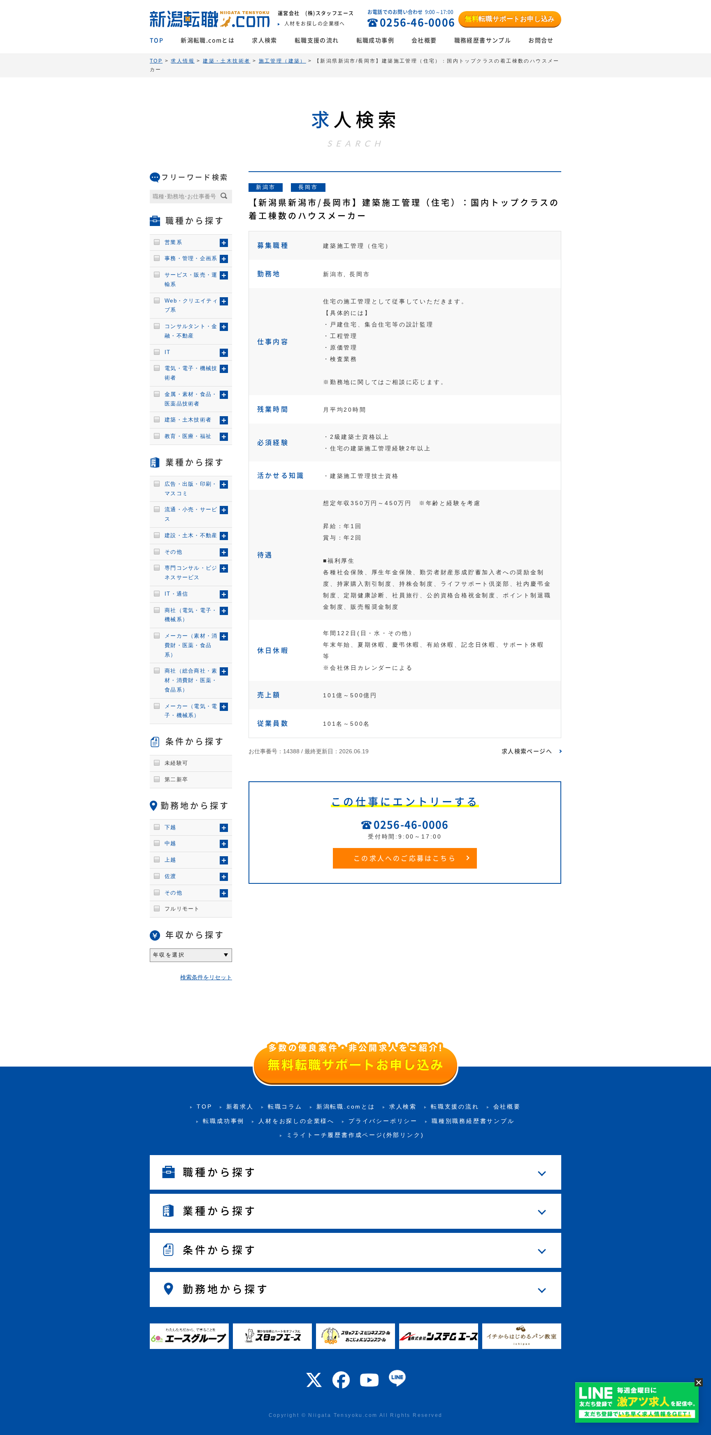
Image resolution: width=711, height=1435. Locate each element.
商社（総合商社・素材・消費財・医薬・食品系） (191, 680)
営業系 (173, 242)
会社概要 (424, 40)
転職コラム (285, 1106)
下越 (171, 827)
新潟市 (265, 187)
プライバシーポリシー (383, 1121)
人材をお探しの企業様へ (296, 1121)
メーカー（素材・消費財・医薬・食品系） (191, 645)
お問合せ (541, 40)
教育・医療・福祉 (188, 436)
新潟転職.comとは (208, 40)
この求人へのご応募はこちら (404, 858)
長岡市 (308, 187)
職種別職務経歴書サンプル (473, 1121)
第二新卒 (176, 779)
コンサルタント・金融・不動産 (191, 331)
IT (168, 352)
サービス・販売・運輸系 (191, 279)
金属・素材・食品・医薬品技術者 (191, 399)
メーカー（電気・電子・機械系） (191, 711)
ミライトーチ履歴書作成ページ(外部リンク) (355, 1135)
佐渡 (171, 876)
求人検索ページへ (527, 751)
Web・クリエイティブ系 (191, 305)
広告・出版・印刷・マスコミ (191, 488)
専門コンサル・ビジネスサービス (191, 572)
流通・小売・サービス (191, 514)
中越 (171, 843)
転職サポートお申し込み (510, 18)
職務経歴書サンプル (482, 40)
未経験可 (176, 763)
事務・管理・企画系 (191, 258)
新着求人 (240, 1106)
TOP (156, 40)
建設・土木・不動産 (191, 535)
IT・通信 (176, 594)
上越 (171, 860)
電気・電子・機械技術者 (191, 373)
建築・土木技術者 (188, 420)
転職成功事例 (375, 40)
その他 (173, 552)
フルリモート (182, 909)
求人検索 (264, 40)
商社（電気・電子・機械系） (191, 615)
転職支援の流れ (317, 40)
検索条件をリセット (206, 977)
